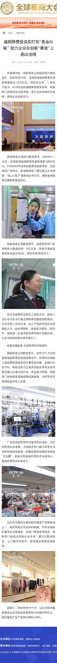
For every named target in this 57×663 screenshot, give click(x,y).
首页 (10, 32)
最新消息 (20, 32)
